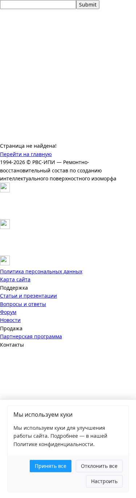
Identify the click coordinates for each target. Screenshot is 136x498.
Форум (8, 312)
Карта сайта (15, 279)
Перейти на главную (26, 154)
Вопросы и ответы (23, 304)
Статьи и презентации (28, 295)
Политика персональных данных (41, 271)
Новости (10, 320)
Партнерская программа (31, 336)
